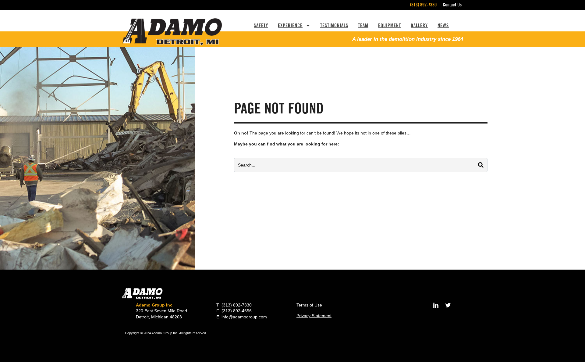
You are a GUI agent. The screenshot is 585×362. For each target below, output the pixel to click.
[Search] (480, 165)
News (443, 25)
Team (363, 25)
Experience (290, 25)
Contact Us (452, 5)
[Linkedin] (436, 305)
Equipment (389, 25)
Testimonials (334, 25)
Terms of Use (309, 305)
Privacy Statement (314, 315)
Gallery (419, 25)
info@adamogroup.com (244, 316)
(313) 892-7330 (423, 5)
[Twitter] (448, 305)
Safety (261, 25)
